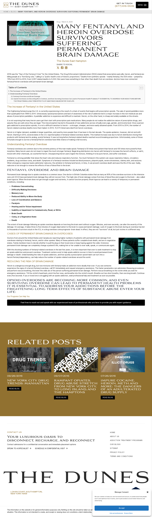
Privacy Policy (128, 513)
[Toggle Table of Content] (140, 88)
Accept (122, 508)
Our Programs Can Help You (18, 296)
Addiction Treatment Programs (126, 440)
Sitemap (114, 448)
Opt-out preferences (116, 513)
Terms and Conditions (121, 456)
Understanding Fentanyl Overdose (23, 94)
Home (6, 12)
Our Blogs (115, 444)
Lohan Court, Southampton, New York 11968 (26, 493)
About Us (114, 436)
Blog (13, 12)
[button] (147, 492)
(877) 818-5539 (124, 6)
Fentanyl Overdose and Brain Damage (26, 96)
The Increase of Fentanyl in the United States (28, 91)
